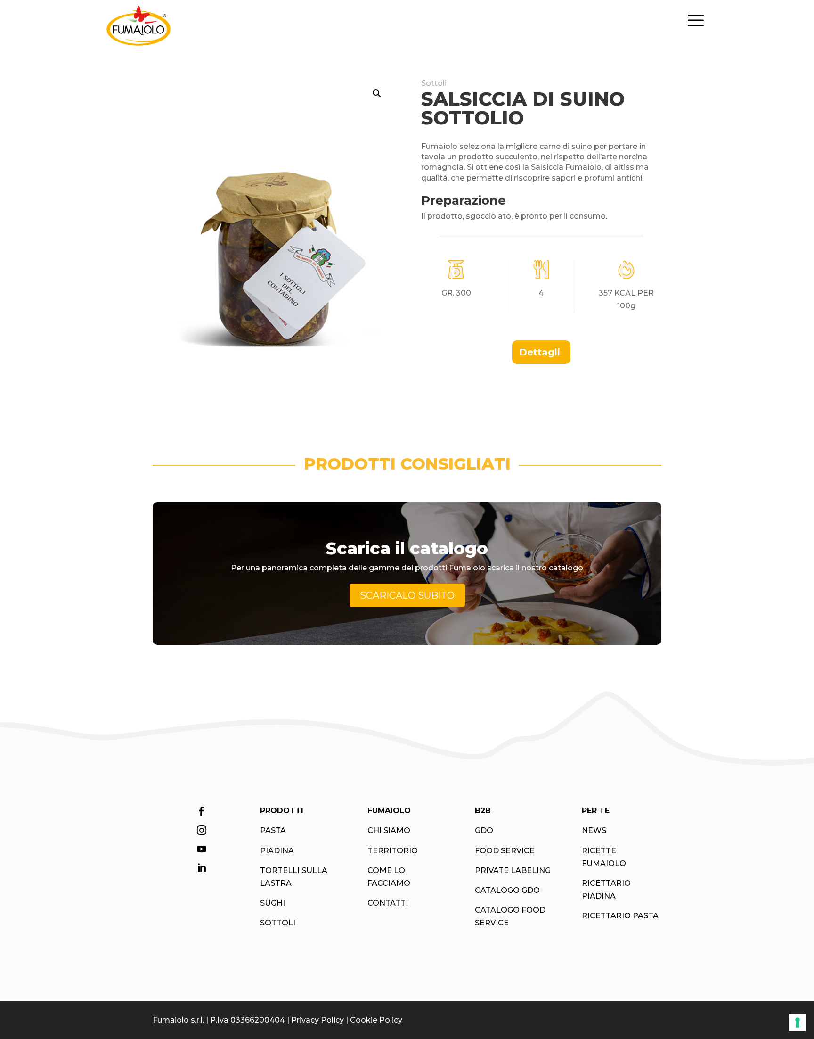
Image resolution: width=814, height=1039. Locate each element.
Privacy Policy (317, 1019)
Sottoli (434, 83)
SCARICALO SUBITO (407, 595)
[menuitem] (541, 352)
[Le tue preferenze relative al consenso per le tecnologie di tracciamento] (797, 1022)
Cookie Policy (376, 1019)
